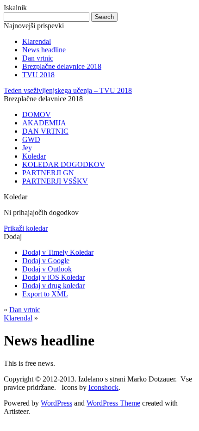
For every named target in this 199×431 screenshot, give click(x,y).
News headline (44, 50)
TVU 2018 (38, 75)
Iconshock (103, 387)
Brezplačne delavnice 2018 (61, 66)
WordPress (56, 403)
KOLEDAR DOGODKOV (63, 164)
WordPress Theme (113, 403)
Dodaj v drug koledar (53, 285)
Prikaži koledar (26, 228)
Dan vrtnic (37, 58)
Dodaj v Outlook (47, 269)
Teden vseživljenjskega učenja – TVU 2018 (68, 90)
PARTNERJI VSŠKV (55, 181)
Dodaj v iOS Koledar (53, 277)
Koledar (34, 156)
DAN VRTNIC (45, 131)
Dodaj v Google (45, 261)
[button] (13, 236)
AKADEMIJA (44, 123)
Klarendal (36, 41)
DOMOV (36, 114)
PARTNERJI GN (48, 173)
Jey (27, 148)
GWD (31, 139)
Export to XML (45, 294)
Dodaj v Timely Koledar (57, 252)
